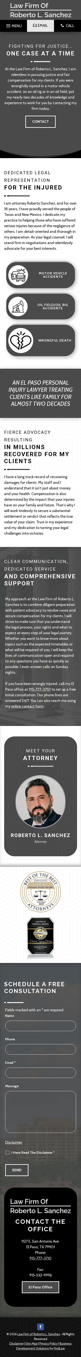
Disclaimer (13, 1142)
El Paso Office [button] (40, 1287)
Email (10, 1063)
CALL (70, 25)
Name (9, 1016)
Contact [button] (40, 121)
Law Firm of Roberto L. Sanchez (38, 1334)
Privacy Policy (48, 1343)
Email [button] (43, 25)
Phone (10, 1039)
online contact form (27, 706)
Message (12, 1086)
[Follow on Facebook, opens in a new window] (40, 1327)
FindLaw (59, 1348)
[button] (13, 24)
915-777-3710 (40, 689)
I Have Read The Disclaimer (33, 1153)
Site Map (31, 1343)
